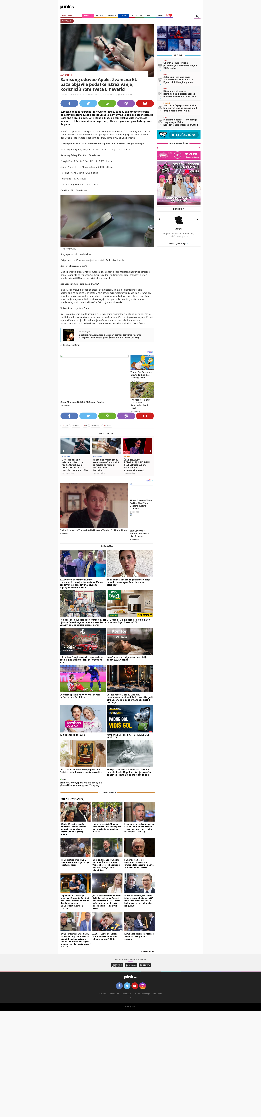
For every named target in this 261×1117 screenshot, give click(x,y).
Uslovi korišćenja (142, 994)
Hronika (112, 15)
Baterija (75, 426)
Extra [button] (161, 15)
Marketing (114, 994)
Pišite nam (157, 994)
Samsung (95, 426)
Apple (65, 426)
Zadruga (88, 15)
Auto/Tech (66, 75)
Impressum (127, 994)
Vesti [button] (77, 15)
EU (85, 426)
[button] (64, 451)
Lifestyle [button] (150, 15)
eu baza (107, 426)
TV (131, 15)
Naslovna (67, 15)
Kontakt (103, 994)
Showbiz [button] (100, 15)
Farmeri (123, 15)
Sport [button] (139, 15)
